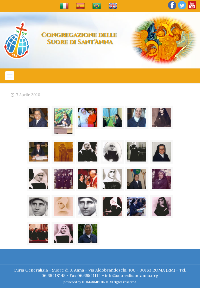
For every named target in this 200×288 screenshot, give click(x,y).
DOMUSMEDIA (93, 282)
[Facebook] (172, 9)
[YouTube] (192, 9)
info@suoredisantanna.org (131, 275)
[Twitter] (182, 9)
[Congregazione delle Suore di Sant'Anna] (16, 40)
